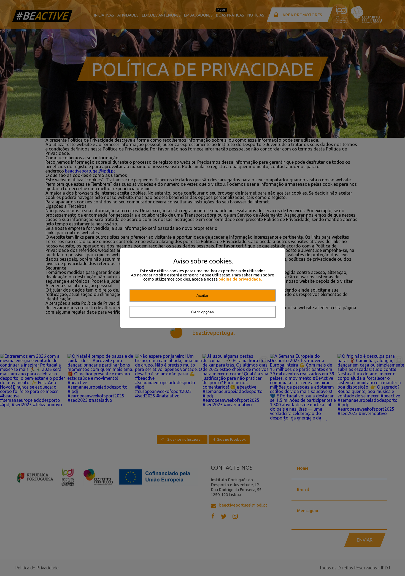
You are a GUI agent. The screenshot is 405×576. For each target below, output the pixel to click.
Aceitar (202, 295)
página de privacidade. (240, 279)
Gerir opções (202, 312)
